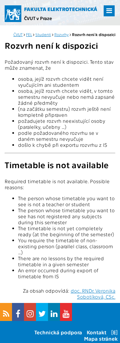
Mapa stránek (101, 338)
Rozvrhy (61, 34)
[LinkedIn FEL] (54, 312)
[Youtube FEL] (66, 312)
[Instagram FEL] (30, 312)
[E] (114, 332)
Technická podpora (58, 332)
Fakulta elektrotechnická (60, 9)
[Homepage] (13, 13)
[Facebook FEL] (18, 312)
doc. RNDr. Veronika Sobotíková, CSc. (93, 294)
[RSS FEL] (6, 312)
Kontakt (96, 332)
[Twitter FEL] (42, 312)
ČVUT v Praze (38, 18)
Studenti (43, 34)
